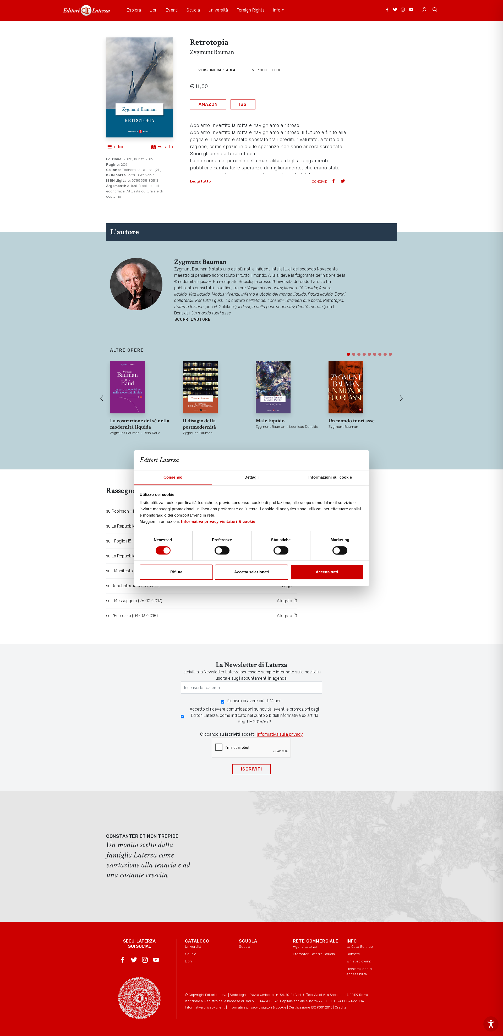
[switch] (222, 550)
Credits (340, 1007)
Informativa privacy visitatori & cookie (218, 521)
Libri (188, 961)
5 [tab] (369, 354)
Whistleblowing (359, 961)
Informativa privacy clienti (205, 1007)
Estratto (165, 146)
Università (193, 946)
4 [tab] (364, 354)
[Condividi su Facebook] (334, 181)
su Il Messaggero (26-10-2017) (134, 600)
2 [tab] (353, 354)
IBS (243, 104)
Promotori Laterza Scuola (314, 954)
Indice (118, 146)
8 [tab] (385, 354)
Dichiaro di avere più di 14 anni (254, 700)
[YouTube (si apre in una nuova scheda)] (411, 10)
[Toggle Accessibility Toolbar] (491, 1024)
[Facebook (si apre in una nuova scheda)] (387, 10)
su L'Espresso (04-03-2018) (132, 615)
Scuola (190, 954)
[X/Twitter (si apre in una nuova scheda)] (395, 10)
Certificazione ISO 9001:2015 (310, 1007)
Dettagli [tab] (251, 477)
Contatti (353, 954)
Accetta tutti (327, 572)
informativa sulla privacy (280, 734)
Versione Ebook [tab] (266, 70)
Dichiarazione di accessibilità (360, 971)
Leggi (287, 585)
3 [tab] (358, 354)
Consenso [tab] (172, 477)
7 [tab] (379, 354)
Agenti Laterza (305, 946)
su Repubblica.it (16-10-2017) (133, 585)
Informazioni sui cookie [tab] (330, 477)
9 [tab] (390, 354)
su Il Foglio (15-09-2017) (128, 541)
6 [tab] (374, 354)
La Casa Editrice (360, 946)
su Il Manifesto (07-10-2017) (131, 570)
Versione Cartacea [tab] (216, 70)
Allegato (285, 600)
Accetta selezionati (251, 572)
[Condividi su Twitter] (343, 181)
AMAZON (208, 104)
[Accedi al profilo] (424, 10)
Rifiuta (176, 572)
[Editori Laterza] (86, 10)
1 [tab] (348, 354)
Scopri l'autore (192, 319)
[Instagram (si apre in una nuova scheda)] (403, 10)
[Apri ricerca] (435, 10)
